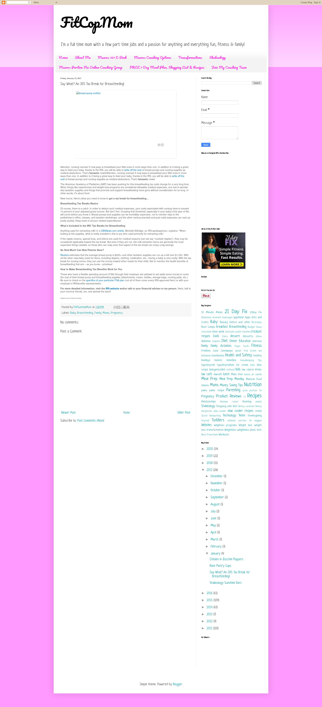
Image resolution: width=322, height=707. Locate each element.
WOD (259, 430)
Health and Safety (238, 355)
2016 (210, 593)
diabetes (206, 341)
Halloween (206, 355)
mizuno (205, 385)
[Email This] (115, 307)
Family (98, 313)
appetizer (238, 317)
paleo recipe (216, 390)
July (214, 511)
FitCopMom (96, 22)
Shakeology (217, 57)
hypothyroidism (225, 365)
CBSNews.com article (112, 230)
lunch (226, 374)
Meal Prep (209, 379)
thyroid (205, 420)
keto (252, 365)
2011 (210, 628)
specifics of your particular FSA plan (105, 280)
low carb (206, 374)
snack (258, 411)
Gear (216, 350)
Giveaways (227, 350)
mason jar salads (253, 374)
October (216, 490)
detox (259, 336)
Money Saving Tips (231, 385)
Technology (229, 415)
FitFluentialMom (83, 307)
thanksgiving (255, 415)
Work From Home (209, 434)
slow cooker (219, 411)
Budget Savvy (255, 327)
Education (245, 341)
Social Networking (211, 415)
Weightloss (230, 429)
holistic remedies (225, 360)
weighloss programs (225, 425)
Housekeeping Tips (251, 360)
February (217, 546)
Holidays (205, 360)
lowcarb (218, 374)
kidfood (230, 369)
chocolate (206, 331)
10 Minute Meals (212, 312)
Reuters (64, 255)
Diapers (216, 341)
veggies (258, 420)
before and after (240, 322)
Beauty (224, 322)
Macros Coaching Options (152, 57)
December (217, 476)
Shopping (221, 406)
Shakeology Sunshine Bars (226, 583)
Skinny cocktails (246, 406)
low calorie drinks (252, 369)
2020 (210, 449)
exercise (257, 341)
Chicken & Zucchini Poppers (226, 559)
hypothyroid (208, 365)
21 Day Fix (236, 312)
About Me (83, 57)
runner (235, 401)
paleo (204, 390)
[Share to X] (121, 307)
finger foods (241, 346)
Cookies (246, 331)
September (218, 497)
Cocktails (229, 331)
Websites (206, 425)
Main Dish (237, 374)
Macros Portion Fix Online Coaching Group (90, 67)
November (217, 483)
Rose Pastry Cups (220, 566)
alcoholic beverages (222, 317)
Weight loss (245, 425)
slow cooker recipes (240, 411)
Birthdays (257, 322)
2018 (210, 463)
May (214, 525)
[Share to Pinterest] (128, 307)
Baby (73, 313)
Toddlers (218, 420)
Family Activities (221, 346)
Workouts (224, 434)
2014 (210, 607)
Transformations (190, 57)
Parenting (233, 390)
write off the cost (133, 170)
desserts (248, 336)
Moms (106, 313)
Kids (238, 369)
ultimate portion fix (239, 420)
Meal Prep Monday (231, 379)
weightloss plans (246, 429)
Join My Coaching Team (229, 67)
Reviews (224, 401)
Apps (247, 317)
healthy (257, 355)
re (245, 396)
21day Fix (256, 312)
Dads (216, 336)
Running (247, 401)
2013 (210, 614)
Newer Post (68, 413)
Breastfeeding (85, 313)
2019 (210, 456)
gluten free (241, 350)
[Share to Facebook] (124, 307)
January (216, 554)
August (216, 504)
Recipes (254, 396)
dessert (235, 336)
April (214, 532)
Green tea (256, 350)
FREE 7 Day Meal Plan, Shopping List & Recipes (166, 67)
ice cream (242, 365)
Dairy (225, 336)
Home (63, 57)
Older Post (184, 413)
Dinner (233, 341)
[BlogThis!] (118, 307)
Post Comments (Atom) (90, 421)
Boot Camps (208, 327)
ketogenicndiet (217, 369)
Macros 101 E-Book (112, 57)
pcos (245, 390)
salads (258, 401)
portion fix (255, 390)
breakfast (222, 327)
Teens (241, 415)
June (214, 518)
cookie (238, 331)
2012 (210, 621)
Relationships (208, 401)
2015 (210, 600)
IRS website (112, 288)
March (215, 539)
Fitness (256, 346)
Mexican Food (254, 379)
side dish (232, 406)
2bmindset (206, 317)
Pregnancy (117, 313)
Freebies (206, 350)
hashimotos (218, 355)
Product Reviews (228, 396)
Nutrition (253, 385)
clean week (218, 331)
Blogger (177, 684)
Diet (225, 341)
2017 (210, 470)
